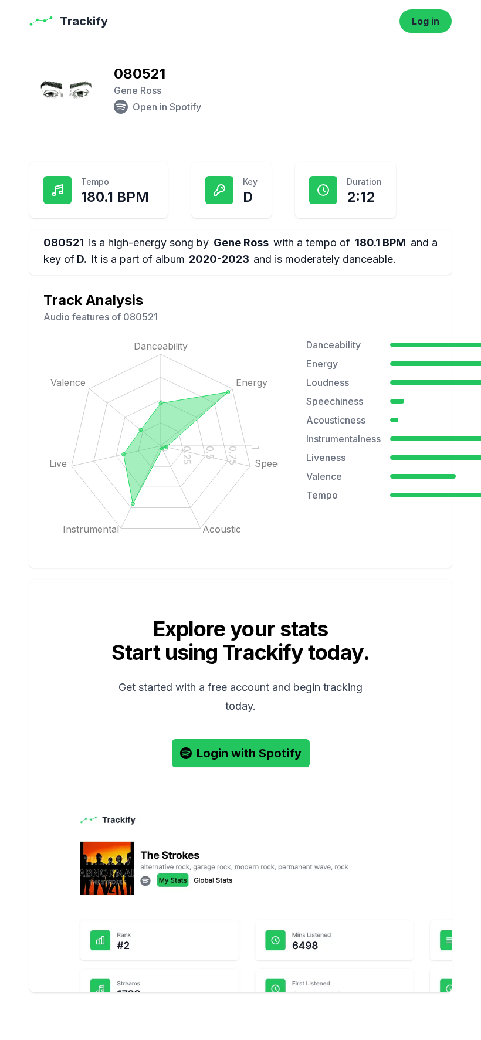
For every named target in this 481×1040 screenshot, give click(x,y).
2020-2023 (219, 259)
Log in (425, 21)
